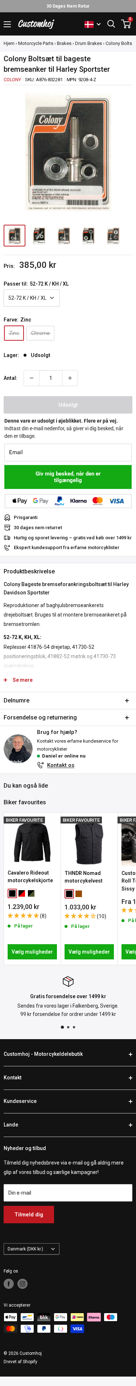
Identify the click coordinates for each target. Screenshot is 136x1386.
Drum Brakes (88, 43)
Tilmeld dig (29, 1214)
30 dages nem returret (38, 527)
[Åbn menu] (7, 24)
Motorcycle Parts (35, 43)
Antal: (10, 378)
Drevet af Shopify (20, 1361)
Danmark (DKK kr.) (25, 1249)
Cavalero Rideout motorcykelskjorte (30, 877)
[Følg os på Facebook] (9, 1284)
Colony (12, 79)
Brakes (64, 43)
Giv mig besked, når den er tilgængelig (68, 477)
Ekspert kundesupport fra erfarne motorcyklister (66, 547)
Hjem (9, 43)
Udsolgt (68, 405)
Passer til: (36, 284)
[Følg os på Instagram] (22, 1284)
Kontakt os (60, 765)
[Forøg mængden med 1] (70, 378)
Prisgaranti (25, 517)
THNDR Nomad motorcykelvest (84, 877)
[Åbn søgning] (111, 24)
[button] (24, 915)
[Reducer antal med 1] (31, 378)
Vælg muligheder (32, 952)
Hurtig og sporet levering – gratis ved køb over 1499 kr (73, 537)
